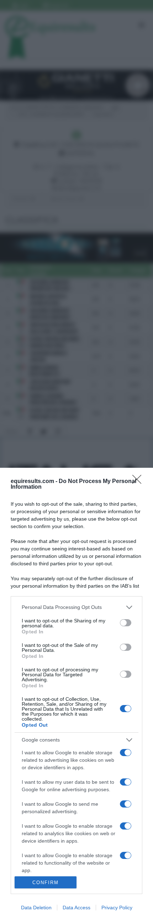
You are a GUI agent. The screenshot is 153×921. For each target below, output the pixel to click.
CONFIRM (45, 882)
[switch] (125, 622)
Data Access (76, 907)
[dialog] (76, 694)
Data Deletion (36, 907)
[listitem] (76, 607)
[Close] (139, 481)
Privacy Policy (116, 907)
